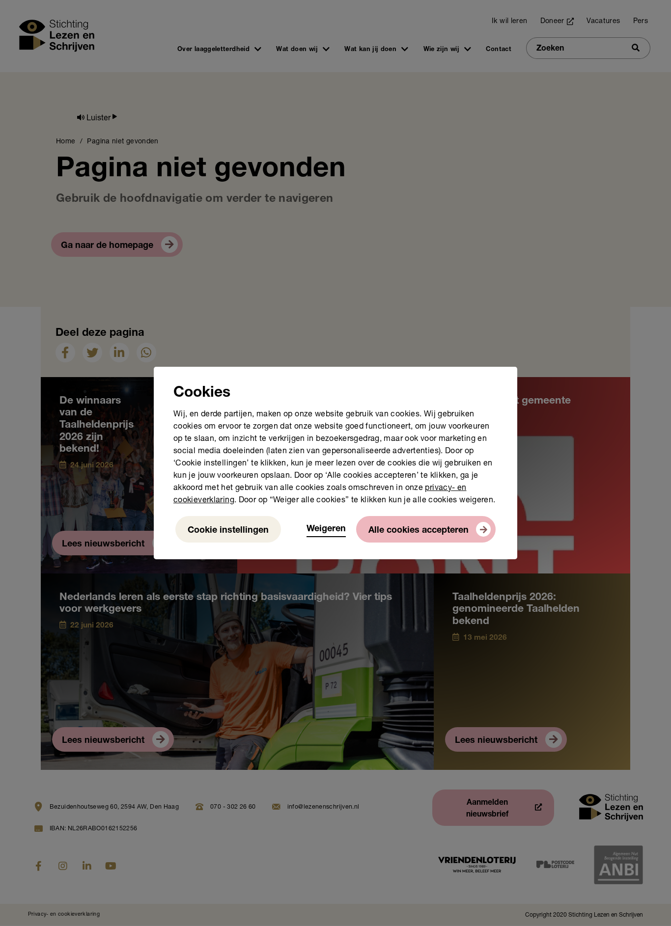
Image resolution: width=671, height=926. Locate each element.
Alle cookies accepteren (418, 530)
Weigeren (326, 529)
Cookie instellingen (228, 530)
